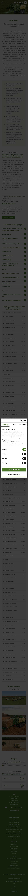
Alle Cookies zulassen (14, 469)
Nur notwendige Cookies (14, 474)
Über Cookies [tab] (22, 424)
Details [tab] (14, 424)
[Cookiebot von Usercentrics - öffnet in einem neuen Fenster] (20, 420)
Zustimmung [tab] (5, 424)
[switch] (24, 454)
